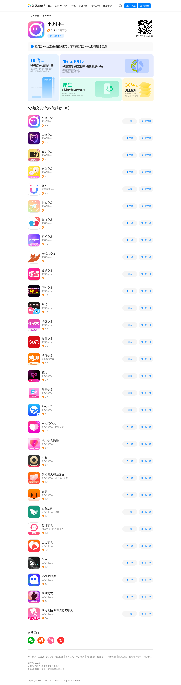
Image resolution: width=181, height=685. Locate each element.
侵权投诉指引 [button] (135, 656)
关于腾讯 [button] (32, 656)
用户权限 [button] (112, 656)
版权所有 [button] (101, 656)
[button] (37, 5)
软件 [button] (37, 15)
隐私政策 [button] (122, 656)
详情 (130, 121)
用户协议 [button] (148, 656)
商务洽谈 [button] (69, 656)
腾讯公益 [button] (91, 656)
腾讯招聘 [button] (80, 656)
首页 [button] (30, 15)
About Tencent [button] (45, 656)
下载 (131, 138)
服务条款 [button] (59, 656)
